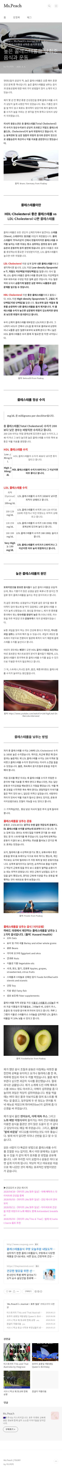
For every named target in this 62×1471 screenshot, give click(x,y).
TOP (56, 1461)
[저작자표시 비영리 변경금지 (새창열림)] (38, 1291)
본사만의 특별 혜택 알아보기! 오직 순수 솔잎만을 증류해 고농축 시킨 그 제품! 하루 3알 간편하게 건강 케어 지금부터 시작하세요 (21, 1276)
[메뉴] (56, 6)
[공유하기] (14, 1291)
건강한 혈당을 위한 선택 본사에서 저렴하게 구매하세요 (21, 1271)
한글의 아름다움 (14, 1323)
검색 (49, 6)
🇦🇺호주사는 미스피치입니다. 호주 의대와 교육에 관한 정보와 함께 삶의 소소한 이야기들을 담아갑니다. (24, 1420)
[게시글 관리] (18, 1291)
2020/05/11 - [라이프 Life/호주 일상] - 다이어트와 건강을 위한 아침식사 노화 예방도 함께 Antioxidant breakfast (31, 1211)
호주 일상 (35, 1303)
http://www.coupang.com (20, 1244)
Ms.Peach (13, 6)
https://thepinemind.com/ (20, 1266)
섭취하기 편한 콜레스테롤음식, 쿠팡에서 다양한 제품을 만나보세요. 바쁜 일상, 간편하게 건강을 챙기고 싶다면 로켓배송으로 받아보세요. (31, 1254)
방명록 (16, 17)
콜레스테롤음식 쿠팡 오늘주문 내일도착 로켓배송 (30, 1249)
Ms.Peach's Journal (17, 1303)
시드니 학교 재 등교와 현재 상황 (21, 1320)
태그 (29, 17)
